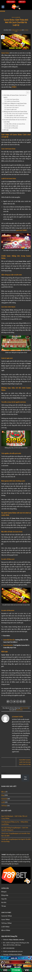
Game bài (17, 17)
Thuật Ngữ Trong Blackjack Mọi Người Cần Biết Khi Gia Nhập (16, 840)
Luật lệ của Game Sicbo (13, 101)
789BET (3, 854)
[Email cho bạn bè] (17, 701)
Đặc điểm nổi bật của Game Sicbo (16, 124)
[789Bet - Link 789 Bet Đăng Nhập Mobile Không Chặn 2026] (16, 6)
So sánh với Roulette (12, 128)
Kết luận (6, 130)
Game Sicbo (19, 709)
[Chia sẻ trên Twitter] (14, 701)
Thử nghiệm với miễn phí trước (15, 115)
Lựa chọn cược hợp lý (12, 107)
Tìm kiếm (4, 773)
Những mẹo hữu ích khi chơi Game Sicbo (15, 111)
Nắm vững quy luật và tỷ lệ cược (15, 105)
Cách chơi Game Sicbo (13, 99)
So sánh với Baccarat (12, 126)
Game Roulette (8, 645)
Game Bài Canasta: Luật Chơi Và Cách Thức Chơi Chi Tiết (25, 762)
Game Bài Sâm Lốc (9, 640)
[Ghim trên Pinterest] (20, 701)
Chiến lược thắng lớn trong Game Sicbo (15, 103)
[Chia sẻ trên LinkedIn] (24, 701)
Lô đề (3, 802)
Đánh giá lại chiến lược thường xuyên (17, 117)
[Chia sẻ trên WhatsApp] (7, 701)
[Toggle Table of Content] (27, 92)
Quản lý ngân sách (12, 109)
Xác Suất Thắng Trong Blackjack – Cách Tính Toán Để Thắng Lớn (14, 829)
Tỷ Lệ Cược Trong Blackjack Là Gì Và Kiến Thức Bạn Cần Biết (15, 834)
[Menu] (3, 6)
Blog (13, 17)
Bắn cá (3, 792)
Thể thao (4, 805)
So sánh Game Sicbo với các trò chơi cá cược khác (15, 121)
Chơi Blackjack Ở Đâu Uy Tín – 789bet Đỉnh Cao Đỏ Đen (14, 823)
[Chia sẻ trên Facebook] (11, 701)
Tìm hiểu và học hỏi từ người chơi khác (17, 113)
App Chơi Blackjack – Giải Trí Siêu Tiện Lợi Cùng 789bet (14, 817)
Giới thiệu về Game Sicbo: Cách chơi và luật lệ (15, 96)
